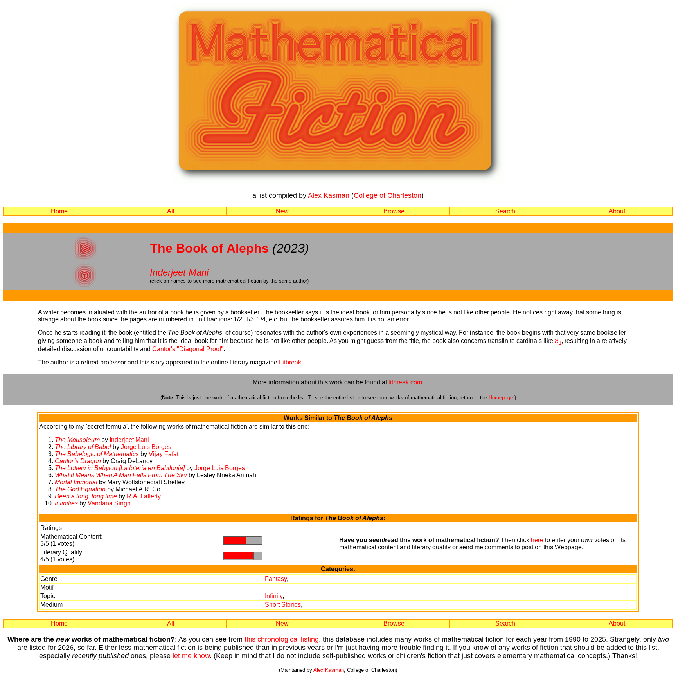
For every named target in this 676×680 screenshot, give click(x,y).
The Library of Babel (83, 447)
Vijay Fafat (163, 454)
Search (505, 211)
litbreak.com (405, 382)
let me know (191, 656)
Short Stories (283, 604)
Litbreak (290, 362)
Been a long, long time (86, 496)
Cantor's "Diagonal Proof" (187, 349)
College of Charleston (387, 195)
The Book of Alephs (209, 248)
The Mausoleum (77, 439)
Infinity (273, 596)
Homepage (501, 397)
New (282, 211)
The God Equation (80, 489)
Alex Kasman (328, 195)
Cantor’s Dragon (78, 461)
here (537, 540)
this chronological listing (282, 639)
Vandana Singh (109, 503)
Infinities (66, 503)
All (170, 211)
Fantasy (276, 578)
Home (59, 211)
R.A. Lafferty (144, 496)
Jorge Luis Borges (146, 447)
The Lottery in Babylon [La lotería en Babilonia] (120, 468)
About (617, 211)
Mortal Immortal (76, 482)
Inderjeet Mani (179, 272)
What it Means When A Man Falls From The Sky (121, 475)
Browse (394, 211)
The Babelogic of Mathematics (97, 454)
